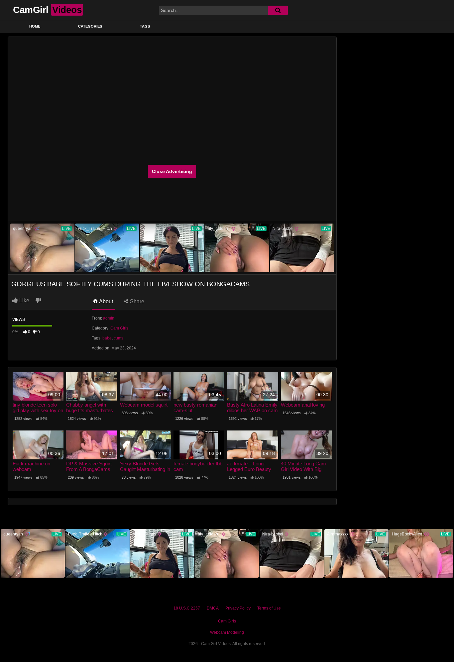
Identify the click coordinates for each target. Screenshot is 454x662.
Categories (90, 26)
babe (107, 338)
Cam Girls (119, 328)
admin (108, 318)
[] (278, 10)
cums (118, 338)
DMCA (213, 608)
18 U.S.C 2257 (186, 608)
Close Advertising (172, 171)
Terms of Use (269, 608)
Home (34, 26)
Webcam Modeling (227, 632)
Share (136, 301)
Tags (145, 26)
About (105, 301)
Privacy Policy (238, 608)
